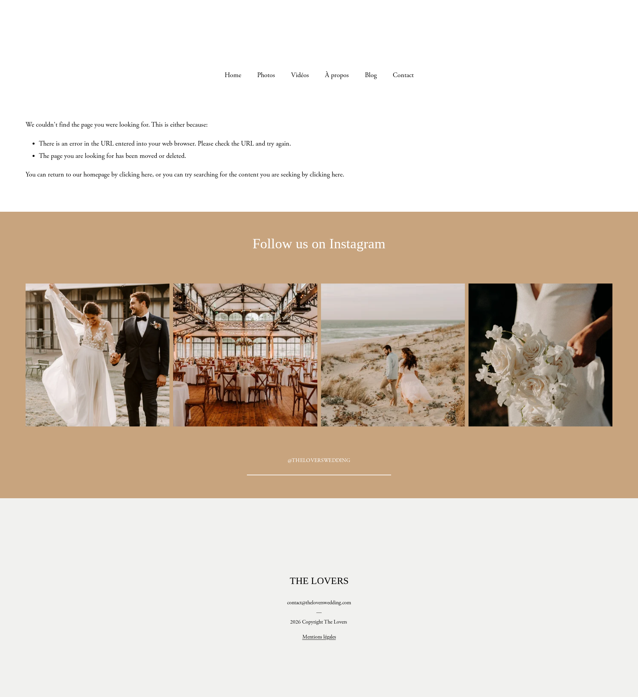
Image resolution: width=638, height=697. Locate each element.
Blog (371, 75)
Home (233, 75)
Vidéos (300, 75)
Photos (266, 75)
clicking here (135, 174)
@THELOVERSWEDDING (319, 460)
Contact (403, 75)
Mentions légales (319, 637)
